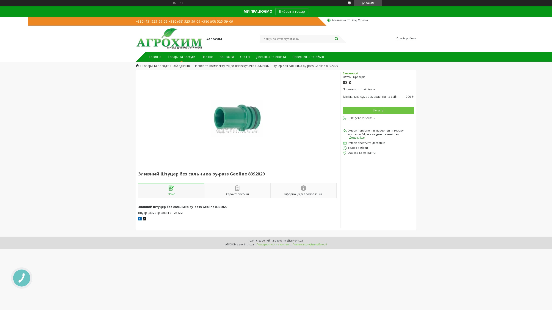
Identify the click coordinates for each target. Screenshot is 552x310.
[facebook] (140, 219)
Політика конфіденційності (310, 244)
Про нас (207, 56)
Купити (378, 110)
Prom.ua (297, 240)
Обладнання (181, 66)
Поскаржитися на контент (273, 244)
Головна (155, 56)
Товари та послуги (181, 56)
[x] (144, 219)
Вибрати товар (292, 11)
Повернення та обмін (308, 56)
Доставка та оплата (271, 56)
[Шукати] (336, 39)
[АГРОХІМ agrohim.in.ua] (169, 38)
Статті (245, 56)
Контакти (227, 56)
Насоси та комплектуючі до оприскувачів (224, 66)
